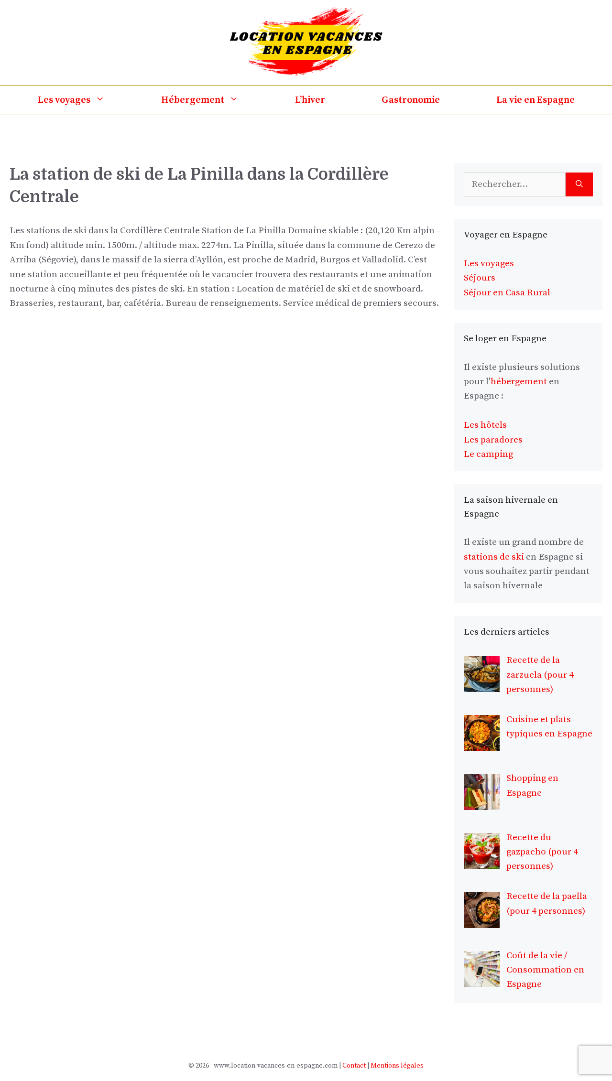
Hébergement (192, 100)
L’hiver (310, 100)
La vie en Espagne (535, 100)
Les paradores (493, 439)
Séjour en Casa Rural (507, 292)
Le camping (488, 454)
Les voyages (64, 100)
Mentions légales (397, 1065)
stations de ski (494, 556)
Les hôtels (485, 425)
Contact (354, 1065)
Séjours (479, 277)
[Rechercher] (579, 185)
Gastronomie (411, 100)
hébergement (519, 381)
